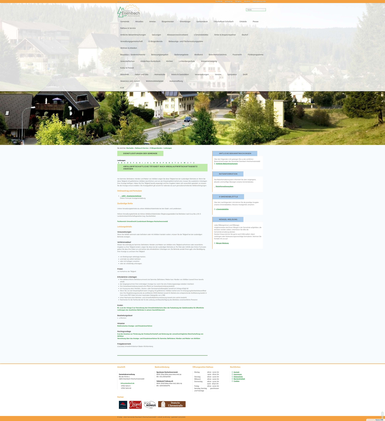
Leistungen (168, 148)
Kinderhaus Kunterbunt (150, 61)
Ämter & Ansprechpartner (225, 35)
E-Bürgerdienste (156, 41)
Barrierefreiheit (239, 379)
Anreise (152, 21)
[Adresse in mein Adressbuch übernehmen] (151, 374)
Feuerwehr (237, 55)
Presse (255, 21)
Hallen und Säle (141, 74)
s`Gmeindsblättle (201, 35)
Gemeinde (124, 21)
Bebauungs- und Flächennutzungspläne (186, 41)
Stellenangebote (181, 55)
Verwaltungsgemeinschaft (131, 41)
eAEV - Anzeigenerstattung (131, 196)
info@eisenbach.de (127, 383)
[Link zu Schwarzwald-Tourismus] (123, 405)
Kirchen (169, 61)
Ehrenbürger (185, 21)
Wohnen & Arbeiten (128, 48)
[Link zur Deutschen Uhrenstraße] (172, 404)
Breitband (199, 55)
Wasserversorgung (209, 61)
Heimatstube (159, 74)
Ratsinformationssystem (224, 186)
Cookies (236, 381)
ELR (122, 88)
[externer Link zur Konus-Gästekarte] (150, 405)
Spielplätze (232, 74)
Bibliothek (124, 74)
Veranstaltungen (202, 74)
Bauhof (245, 35)
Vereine (218, 74)
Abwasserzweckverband (177, 35)
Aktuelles (139, 21)
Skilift (245, 74)
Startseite (129, 148)
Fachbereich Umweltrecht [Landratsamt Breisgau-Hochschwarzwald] (142, 221)
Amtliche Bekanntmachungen (133, 35)
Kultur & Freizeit (127, 68)
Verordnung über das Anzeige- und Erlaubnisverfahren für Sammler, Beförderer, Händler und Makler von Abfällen (158, 338)
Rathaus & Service (128, 28)
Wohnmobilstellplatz (155, 81)
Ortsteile (243, 21)
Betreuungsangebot (159, 55)
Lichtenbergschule (187, 61)
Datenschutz (238, 377)
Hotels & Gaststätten (180, 74)
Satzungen (156, 35)
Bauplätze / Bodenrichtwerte (132, 55)
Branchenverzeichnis (218, 55)
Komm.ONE (379, 420)
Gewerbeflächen (127, 61)
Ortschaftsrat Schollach (224, 21)
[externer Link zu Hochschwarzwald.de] (135, 405)
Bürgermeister (168, 21)
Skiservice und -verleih (130, 81)
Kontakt (236, 372)
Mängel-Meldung (222, 243)
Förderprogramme (255, 55)
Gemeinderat (202, 21)
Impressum (238, 374)
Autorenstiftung (176, 81)
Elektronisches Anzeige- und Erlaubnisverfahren (134, 326)
